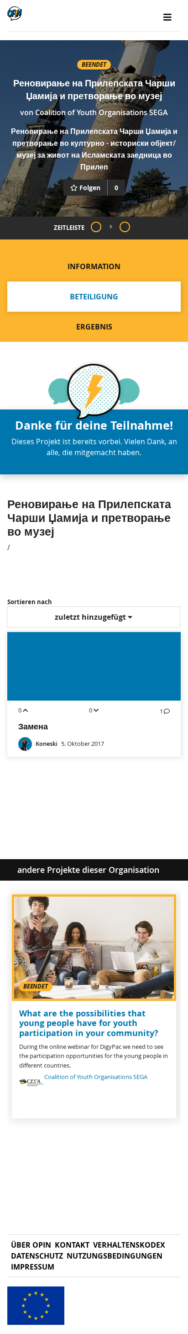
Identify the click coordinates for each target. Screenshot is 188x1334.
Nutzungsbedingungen (114, 1256)
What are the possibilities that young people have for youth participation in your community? (88, 1023)
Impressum (32, 1267)
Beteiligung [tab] (94, 297)
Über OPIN (31, 1245)
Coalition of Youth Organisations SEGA (101, 112)
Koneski (46, 744)
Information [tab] (94, 266)
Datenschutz (37, 1256)
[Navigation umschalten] (167, 17)
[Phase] (96, 227)
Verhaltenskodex (129, 1245)
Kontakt (72, 1245)
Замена (33, 726)
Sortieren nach (29, 602)
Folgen (89, 187)
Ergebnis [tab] (94, 327)
